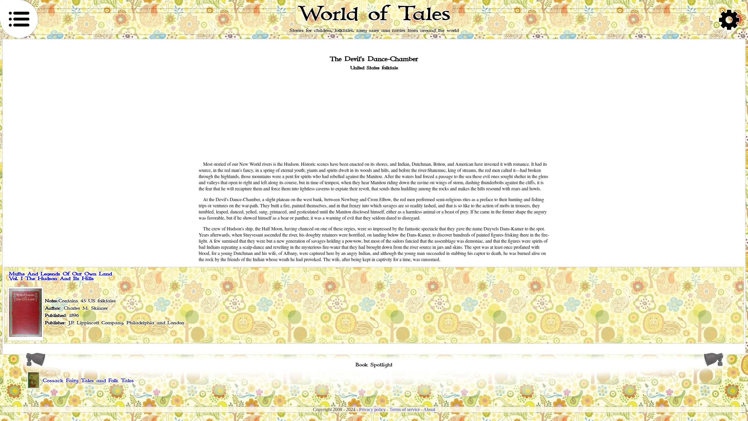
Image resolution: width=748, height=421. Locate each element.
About (429, 409)
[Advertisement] (374, 115)
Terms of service (404, 409)
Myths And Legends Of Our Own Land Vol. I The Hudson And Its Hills (60, 276)
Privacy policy (372, 409)
